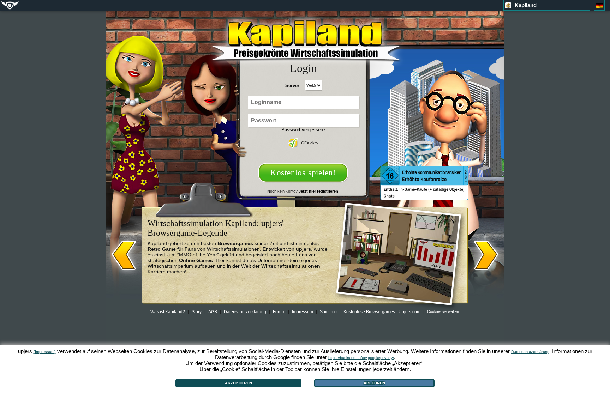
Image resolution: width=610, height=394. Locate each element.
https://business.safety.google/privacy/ (361, 358)
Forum (279, 311)
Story (197, 311)
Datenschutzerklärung (245, 311)
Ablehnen (374, 383)
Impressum (302, 311)
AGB (212, 311)
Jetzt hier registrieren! (319, 191)
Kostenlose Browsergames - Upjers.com (381, 311)
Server (292, 85)
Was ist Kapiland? (167, 311)
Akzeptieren (238, 383)
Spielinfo (328, 311)
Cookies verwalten (443, 311)
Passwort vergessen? (303, 129)
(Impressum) (45, 352)
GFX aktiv (309, 143)
